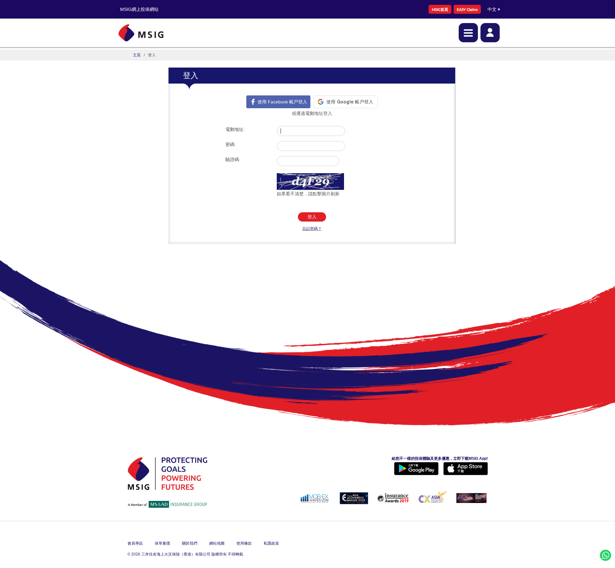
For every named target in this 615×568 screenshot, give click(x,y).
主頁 (137, 55)
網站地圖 (217, 543)
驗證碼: (233, 159)
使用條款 (244, 543)
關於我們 (189, 543)
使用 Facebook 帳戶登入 (282, 101)
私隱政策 (271, 543)
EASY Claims (467, 9)
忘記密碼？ (312, 228)
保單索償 (162, 543)
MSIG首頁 (440, 9)
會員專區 (135, 543)
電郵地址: (235, 129)
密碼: (231, 144)
